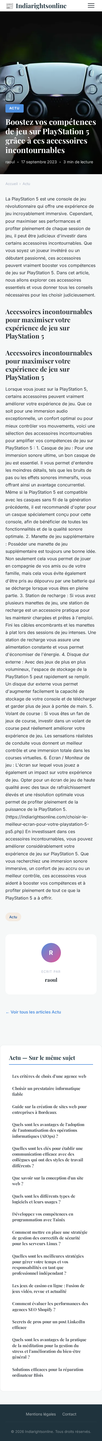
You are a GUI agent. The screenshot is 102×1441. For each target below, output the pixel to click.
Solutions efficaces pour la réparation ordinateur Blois (47, 1372)
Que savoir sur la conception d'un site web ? (48, 1180)
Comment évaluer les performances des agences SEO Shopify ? (50, 1306)
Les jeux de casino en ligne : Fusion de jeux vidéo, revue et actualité (48, 1288)
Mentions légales (41, 1414)
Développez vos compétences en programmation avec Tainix (42, 1216)
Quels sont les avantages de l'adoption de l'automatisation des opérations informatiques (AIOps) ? (48, 1130)
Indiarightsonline (36, 5)
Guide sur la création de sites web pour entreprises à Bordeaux (49, 1109)
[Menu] (91, 5)
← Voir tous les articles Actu (33, 1012)
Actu (14, 108)
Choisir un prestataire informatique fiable (46, 1091)
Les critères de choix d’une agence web (49, 1076)
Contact (69, 1414)
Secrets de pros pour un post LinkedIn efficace (48, 1324)
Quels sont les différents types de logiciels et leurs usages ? (43, 1198)
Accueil (11, 183)
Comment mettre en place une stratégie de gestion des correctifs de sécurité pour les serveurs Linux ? (50, 1237)
